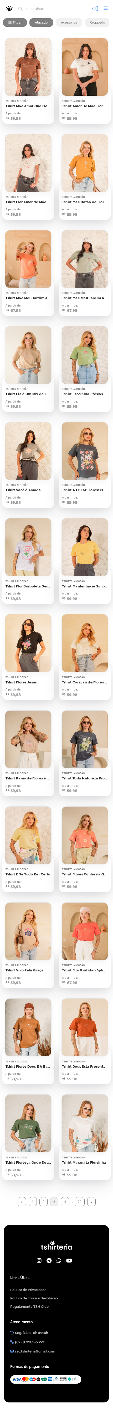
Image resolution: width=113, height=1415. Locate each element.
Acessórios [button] (69, 22)
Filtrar (17, 22)
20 (79, 1201)
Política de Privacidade (28, 1290)
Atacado (41, 22)
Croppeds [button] (97, 22)
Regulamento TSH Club (29, 1307)
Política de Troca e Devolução (34, 1298)
